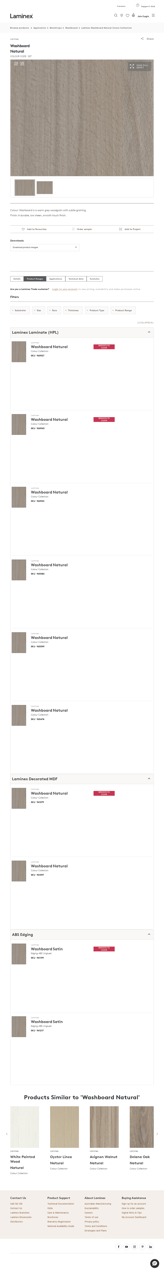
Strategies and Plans (96, 1231)
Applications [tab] (55, 278)
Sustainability (92, 1208)
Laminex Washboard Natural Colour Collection (106, 28)
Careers (121, 6)
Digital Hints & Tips (132, 1213)
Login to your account (65, 289)
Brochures (52, 1217)
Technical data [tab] (76, 278)
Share (150, 38)
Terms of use (91, 1217)
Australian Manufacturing (98, 1204)
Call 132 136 (16, 1204)
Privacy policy (92, 1222)
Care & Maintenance (58, 1213)
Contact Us (16, 1208)
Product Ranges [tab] (35, 278)
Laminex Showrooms (21, 1217)
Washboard (71, 28)
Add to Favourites (35, 229)
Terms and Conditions (96, 1226)
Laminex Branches (19, 1213)
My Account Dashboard (134, 1217)
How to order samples (133, 1208)
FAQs (50, 1208)
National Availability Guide (60, 1226)
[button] (154, 1263)
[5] (133, 16)
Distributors (16, 1222)
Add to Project (131, 229)
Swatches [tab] (94, 278)
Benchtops (56, 28)
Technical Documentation (60, 1204)
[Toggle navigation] (153, 16)
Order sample (83, 229)
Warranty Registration (59, 1222)
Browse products (19, 28)
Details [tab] (16, 278)
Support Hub (147, 6)
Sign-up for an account (134, 1204)
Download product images (25, 247)
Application (39, 28)
